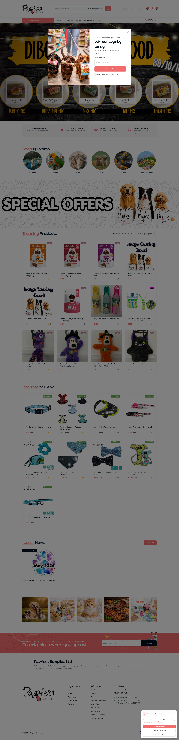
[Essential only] (174, 713)
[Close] (128, 32)
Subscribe (110, 69)
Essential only (159, 735)
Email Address (99, 57)
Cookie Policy (158, 722)
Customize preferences (159, 730)
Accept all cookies (159, 726)
